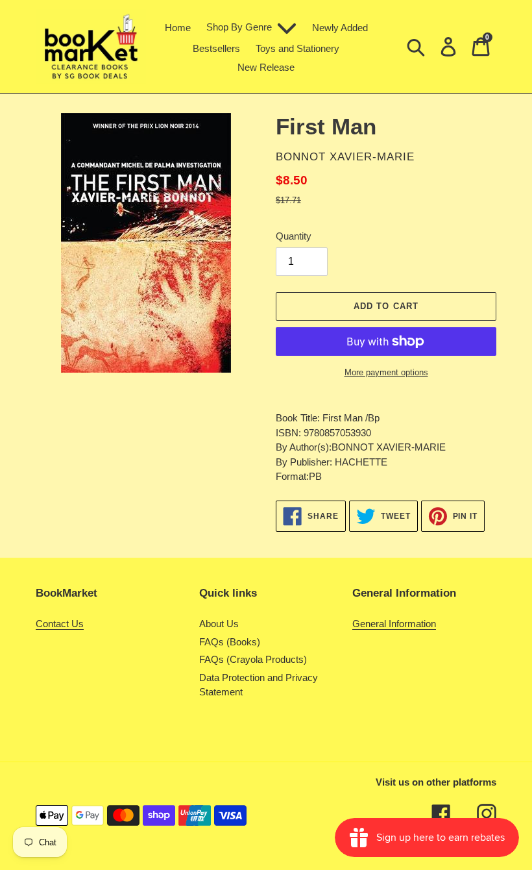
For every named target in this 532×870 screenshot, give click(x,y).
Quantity (293, 236)
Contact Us (60, 623)
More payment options (386, 372)
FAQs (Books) (229, 641)
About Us (219, 623)
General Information (394, 623)
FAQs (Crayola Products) (253, 659)
